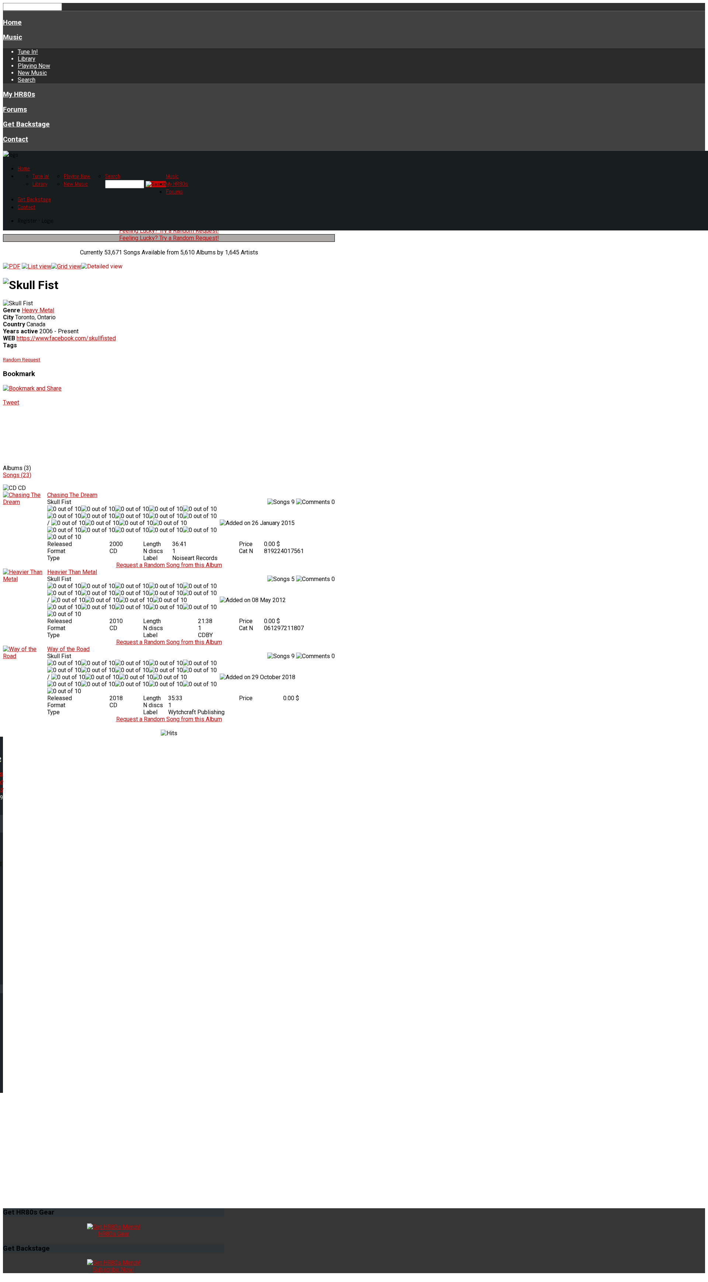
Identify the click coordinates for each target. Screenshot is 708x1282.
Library (26, 58)
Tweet (11, 402)
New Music (32, 72)
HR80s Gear (113, 1233)
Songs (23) (17, 475)
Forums (15, 109)
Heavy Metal (38, 310)
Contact (15, 139)
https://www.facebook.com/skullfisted (66, 338)
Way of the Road (68, 649)
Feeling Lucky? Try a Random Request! (169, 230)
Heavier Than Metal (72, 572)
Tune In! (28, 51)
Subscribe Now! (113, 1269)
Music (12, 37)
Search (26, 79)
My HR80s (19, 94)
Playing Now (34, 65)
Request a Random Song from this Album (169, 565)
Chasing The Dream (72, 494)
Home (12, 22)
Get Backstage (26, 124)
